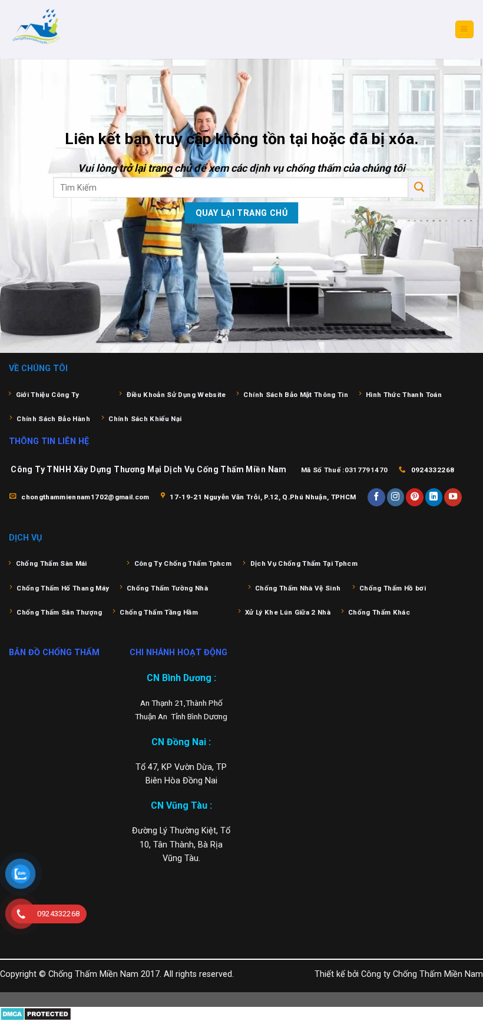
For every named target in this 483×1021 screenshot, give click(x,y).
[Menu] (464, 29)
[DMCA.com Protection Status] (35, 1014)
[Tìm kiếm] (419, 187)
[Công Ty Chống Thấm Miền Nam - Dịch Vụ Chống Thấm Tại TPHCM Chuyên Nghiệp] (68, 29)
